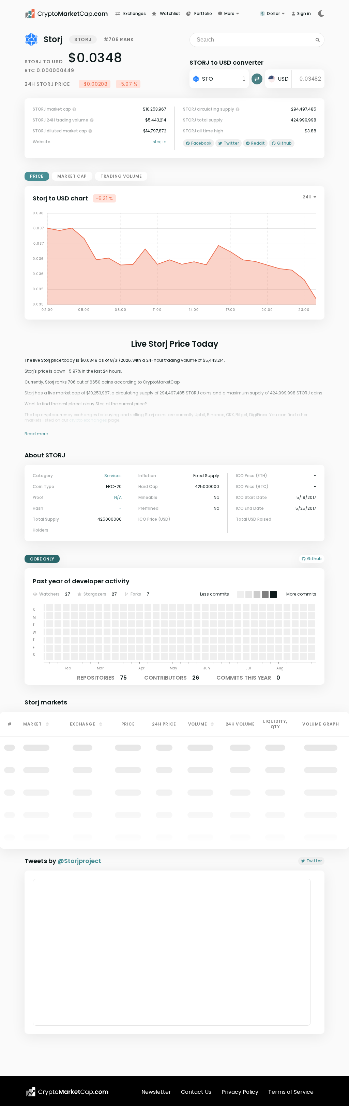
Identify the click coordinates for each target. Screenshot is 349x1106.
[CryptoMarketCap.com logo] (67, 1091)
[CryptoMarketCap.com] (70, 13)
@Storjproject (79, 861)
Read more (36, 434)
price (37, 176)
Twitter (314, 861)
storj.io (159, 142)
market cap (72, 176)
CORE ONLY (42, 559)
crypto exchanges (88, 420)
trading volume (121, 176)
